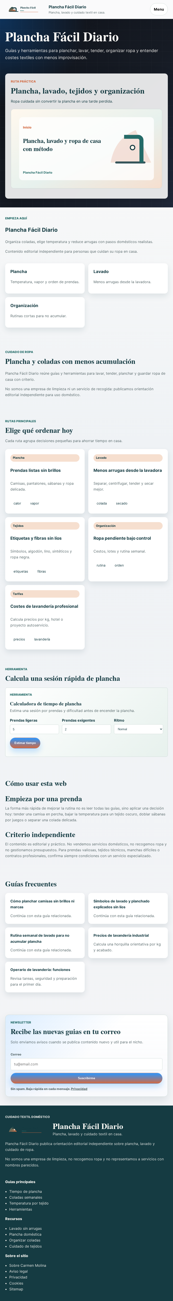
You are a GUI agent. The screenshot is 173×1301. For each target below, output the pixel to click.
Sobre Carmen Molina (27, 1265)
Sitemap (16, 1289)
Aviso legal (18, 1271)
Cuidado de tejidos (25, 1246)
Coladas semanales (25, 1197)
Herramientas (20, 1209)
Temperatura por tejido (29, 1203)
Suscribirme (86, 1078)
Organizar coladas (24, 1240)
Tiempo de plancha (25, 1191)
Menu (159, 9)
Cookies (16, 1283)
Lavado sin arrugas (25, 1228)
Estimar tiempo (25, 743)
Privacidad (79, 1089)
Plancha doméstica (25, 1234)
